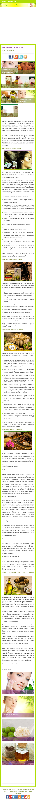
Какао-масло (22, 71)
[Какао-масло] (26, 67)
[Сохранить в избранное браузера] (28, 797)
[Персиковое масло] (26, 82)
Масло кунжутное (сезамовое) (6, 86)
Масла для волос (6, 99)
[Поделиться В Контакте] (16, 797)
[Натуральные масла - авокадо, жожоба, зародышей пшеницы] (9, 67)
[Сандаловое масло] (9, 110)
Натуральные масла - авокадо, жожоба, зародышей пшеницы (8, 71)
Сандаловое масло (7, 114)
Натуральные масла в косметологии (25, 100)
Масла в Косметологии (8, 50)
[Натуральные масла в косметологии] (26, 96)
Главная (4, 1)
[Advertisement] (18, 25)
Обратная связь (12, 1)
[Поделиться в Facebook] (7, 797)
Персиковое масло (24, 85)
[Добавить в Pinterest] (25, 797)
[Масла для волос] (9, 96)
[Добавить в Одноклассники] (19, 797)
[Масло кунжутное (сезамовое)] (9, 82)
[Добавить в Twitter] (13, 797)
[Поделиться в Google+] (10, 797)
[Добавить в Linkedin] (22, 797)
